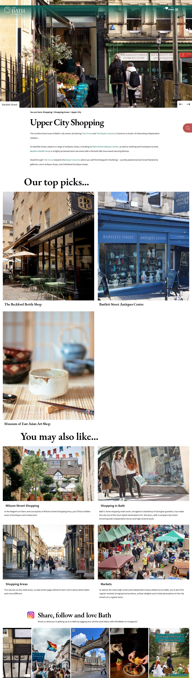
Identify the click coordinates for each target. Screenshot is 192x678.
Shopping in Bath (113, 504)
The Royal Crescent (105, 133)
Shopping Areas (17, 582)
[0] (169, 2)
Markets (106, 582)
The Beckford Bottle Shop (21, 304)
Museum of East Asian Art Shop (26, 422)
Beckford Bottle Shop (40, 151)
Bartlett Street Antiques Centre (104, 146)
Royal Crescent (73, 159)
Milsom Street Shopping (22, 504)
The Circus (87, 133)
